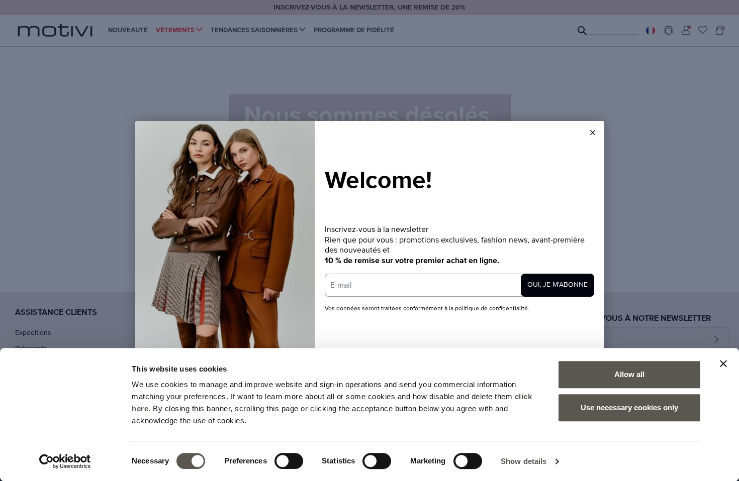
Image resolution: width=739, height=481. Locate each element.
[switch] (288, 461)
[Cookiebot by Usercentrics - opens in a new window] (65, 461)
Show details (523, 461)
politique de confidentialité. (492, 309)
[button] (593, 133)
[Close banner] (723, 363)
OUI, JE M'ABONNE (557, 284)
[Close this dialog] (593, 133)
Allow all (629, 374)
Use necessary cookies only (629, 407)
